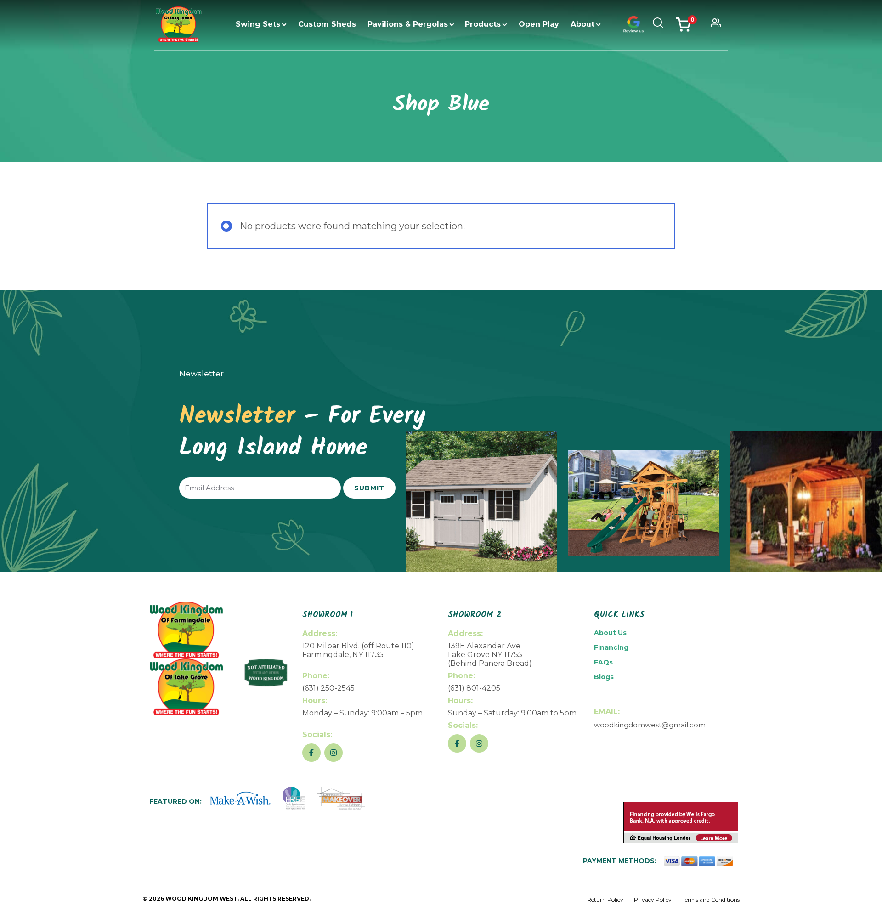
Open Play (539, 24)
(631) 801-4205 (474, 688)
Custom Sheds (327, 24)
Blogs (604, 677)
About (582, 24)
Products (483, 24)
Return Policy (605, 899)
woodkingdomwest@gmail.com (650, 725)
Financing (611, 647)
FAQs (603, 662)
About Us (610, 633)
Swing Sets (258, 24)
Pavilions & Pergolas (408, 24)
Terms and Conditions (711, 899)
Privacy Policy (653, 899)
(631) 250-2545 (328, 688)
